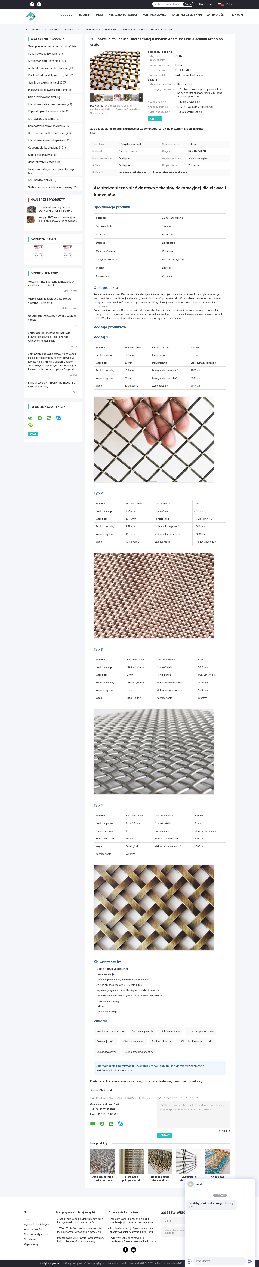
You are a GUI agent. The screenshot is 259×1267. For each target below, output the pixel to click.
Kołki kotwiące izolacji (42, 53)
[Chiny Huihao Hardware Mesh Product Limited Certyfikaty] (38, 251)
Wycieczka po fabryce (123, 14)
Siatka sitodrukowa (40, 155)
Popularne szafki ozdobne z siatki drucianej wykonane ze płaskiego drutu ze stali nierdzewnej (132, 1221)
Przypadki (236, 14)
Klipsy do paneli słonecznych (46, 111)
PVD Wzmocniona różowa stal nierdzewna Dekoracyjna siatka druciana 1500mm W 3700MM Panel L (133, 1240)
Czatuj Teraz (206, 4)
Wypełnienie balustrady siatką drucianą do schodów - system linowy (188, 1178)
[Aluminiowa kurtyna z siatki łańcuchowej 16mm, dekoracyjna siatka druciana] (217, 1161)
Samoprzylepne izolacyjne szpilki (48, 46)
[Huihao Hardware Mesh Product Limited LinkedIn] (39, 4)
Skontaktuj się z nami (187, 14)
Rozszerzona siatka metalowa (46, 133)
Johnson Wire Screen (41, 162)
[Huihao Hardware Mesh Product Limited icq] (32, 424)
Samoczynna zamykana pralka (46, 126)
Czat (153, 118)
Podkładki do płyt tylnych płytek (48, 75)
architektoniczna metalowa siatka (122, 1081)
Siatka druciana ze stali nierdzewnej (50, 187)
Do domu (66, 14)
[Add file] (189, 1261)
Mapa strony (31, 1244)
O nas (99, 14)
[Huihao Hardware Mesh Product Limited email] (32, 418)
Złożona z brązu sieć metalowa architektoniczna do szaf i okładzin (160, 1178)
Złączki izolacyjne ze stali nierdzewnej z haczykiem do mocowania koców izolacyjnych (80, 1221)
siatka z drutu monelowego (187, 1081)
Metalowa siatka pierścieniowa (47, 104)
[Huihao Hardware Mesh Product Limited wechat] (51, 418)
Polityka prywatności (52, 1263)
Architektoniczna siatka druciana (48, 68)
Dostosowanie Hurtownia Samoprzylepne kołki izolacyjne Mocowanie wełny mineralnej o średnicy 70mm (81, 1240)
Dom (26, 29)
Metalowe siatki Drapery (43, 61)
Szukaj (188, 4)
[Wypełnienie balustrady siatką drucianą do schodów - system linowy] (188, 1161)
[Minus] (250, 1184)
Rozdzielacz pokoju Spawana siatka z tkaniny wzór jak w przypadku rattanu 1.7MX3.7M (131, 1230)
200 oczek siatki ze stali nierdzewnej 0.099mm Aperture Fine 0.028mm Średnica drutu (116, 109)
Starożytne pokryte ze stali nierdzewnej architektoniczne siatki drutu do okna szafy (131, 1178)
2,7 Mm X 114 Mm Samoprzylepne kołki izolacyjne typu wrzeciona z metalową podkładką (79, 1230)
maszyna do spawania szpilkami (47, 89)
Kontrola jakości (155, 14)
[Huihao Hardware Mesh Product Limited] (30, 15)
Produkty (84, 14)
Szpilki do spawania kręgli (43, 82)
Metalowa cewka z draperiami (46, 140)
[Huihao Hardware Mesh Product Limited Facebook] (32, 4)
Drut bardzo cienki (39, 180)
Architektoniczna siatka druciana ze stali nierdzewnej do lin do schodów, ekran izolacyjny (102, 1178)
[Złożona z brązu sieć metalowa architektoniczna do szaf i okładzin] (160, 1161)
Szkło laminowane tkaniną (44, 97)
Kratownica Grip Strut (41, 118)
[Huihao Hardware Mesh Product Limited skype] (60, 418)
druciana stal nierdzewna (157, 1081)
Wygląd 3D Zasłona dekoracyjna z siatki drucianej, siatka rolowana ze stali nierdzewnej (59, 221)
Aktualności (215, 14)
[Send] (250, 1261)
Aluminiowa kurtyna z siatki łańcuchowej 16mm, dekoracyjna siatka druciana (217, 1178)
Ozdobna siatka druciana (59, 29)
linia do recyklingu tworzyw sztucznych (52, 169)
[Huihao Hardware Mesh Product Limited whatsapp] (42, 418)
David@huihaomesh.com (117, 1070)
